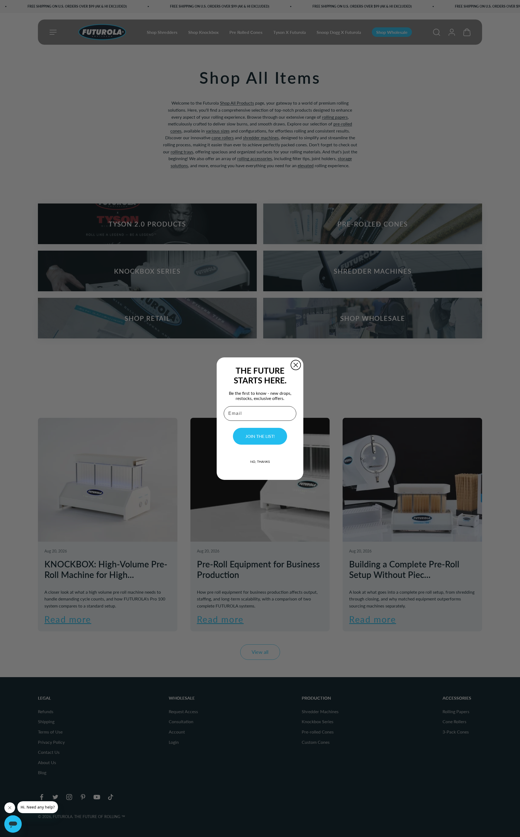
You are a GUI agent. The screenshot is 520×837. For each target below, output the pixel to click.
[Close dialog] (296, 365)
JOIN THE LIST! (260, 436)
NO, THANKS (260, 462)
